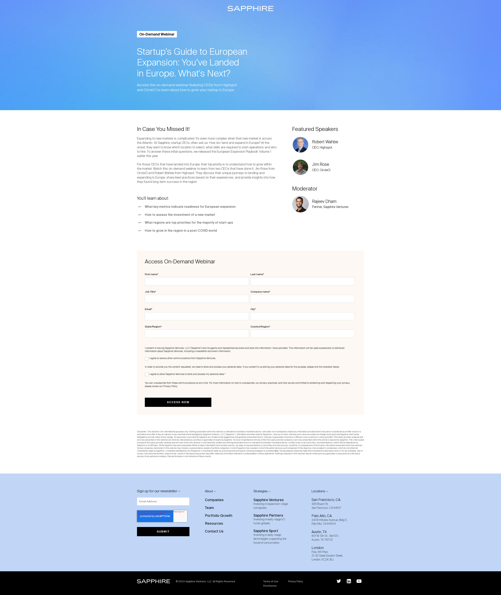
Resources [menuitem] (214, 523)
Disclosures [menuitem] (270, 585)
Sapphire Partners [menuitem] (269, 519)
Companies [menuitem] (214, 500)
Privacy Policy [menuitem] (295, 581)
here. (276, 451)
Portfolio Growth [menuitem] (218, 515)
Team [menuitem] (209, 508)
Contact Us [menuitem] (214, 531)
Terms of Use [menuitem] (270, 581)
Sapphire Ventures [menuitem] (270, 504)
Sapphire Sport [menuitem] (269, 536)
